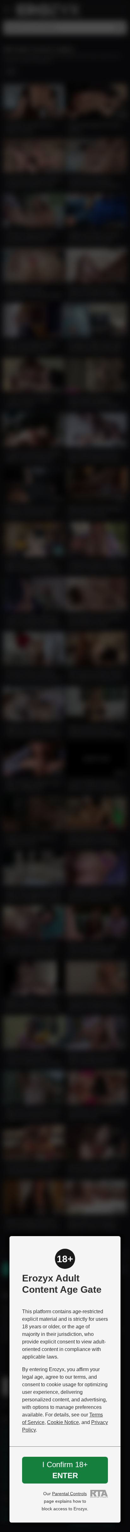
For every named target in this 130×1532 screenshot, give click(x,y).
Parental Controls (69, 1493)
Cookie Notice (63, 1422)
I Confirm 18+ (65, 1469)
